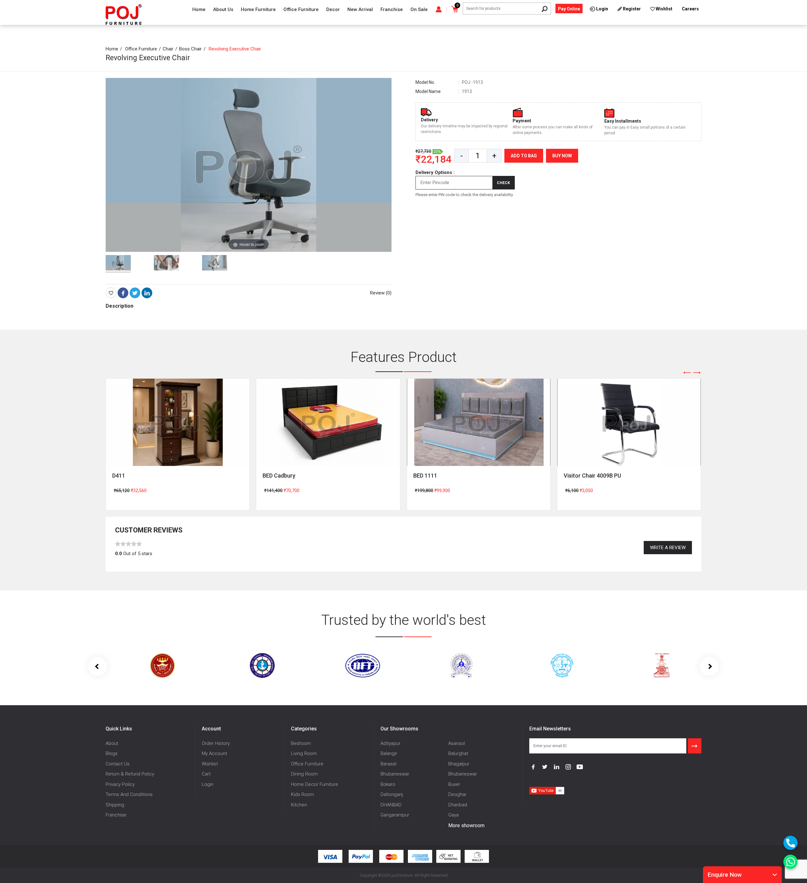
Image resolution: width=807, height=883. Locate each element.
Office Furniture (301, 9)
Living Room (304, 753)
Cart (206, 774)
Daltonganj (391, 794)
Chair (168, 49)
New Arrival (360, 9)
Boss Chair (190, 49)
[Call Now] (790, 843)
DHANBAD (391, 805)
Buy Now (562, 155)
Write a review (668, 547)
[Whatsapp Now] (790, 862)
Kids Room (302, 794)
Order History (216, 743)
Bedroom (301, 743)
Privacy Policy (120, 784)
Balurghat (458, 753)
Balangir (388, 753)
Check (503, 183)
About (112, 743)
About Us (223, 9)
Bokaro (387, 784)
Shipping (115, 805)
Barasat (388, 764)
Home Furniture (258, 9)
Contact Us (118, 764)
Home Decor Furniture (314, 784)
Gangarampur (394, 815)
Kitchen (299, 805)
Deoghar (457, 794)
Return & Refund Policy (130, 774)
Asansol (456, 743)
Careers (690, 8)
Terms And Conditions (129, 794)
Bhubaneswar (394, 774)
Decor (333, 9)
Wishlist (210, 764)
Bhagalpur (458, 764)
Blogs (112, 753)
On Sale (419, 9)
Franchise (391, 9)
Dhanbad (457, 805)
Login (207, 784)
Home (199, 9)
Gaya (453, 815)
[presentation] (687, 372)
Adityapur (390, 743)
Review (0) (381, 293)
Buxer (454, 784)
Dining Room (304, 774)
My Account (214, 753)
